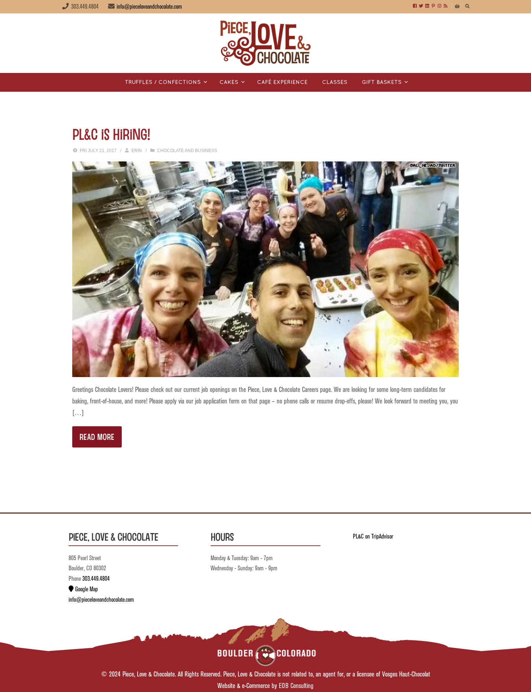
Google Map (86, 589)
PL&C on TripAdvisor (373, 537)
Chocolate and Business (187, 150)
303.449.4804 (96, 579)
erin (136, 150)
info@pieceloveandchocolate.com (149, 7)
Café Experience (282, 82)
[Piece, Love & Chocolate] (265, 43)
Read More (97, 436)
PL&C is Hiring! (111, 133)
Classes (334, 82)
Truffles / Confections (163, 82)
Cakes (229, 82)
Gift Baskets (382, 82)
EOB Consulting (296, 686)
